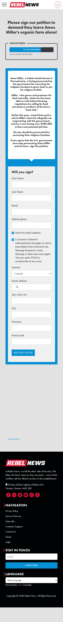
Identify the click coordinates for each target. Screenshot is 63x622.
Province (16, 321)
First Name (18, 178)
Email (15, 205)
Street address (19, 280)
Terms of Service (13, 516)
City (14, 308)
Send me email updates (28, 232)
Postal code (18, 335)
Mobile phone (19, 219)
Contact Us (11, 531)
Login (8, 542)
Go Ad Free (14, 439)
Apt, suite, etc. (19, 294)
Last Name (17, 191)
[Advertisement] (31, 404)
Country (16, 267)
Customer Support (14, 526)
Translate (27, 584)
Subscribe (10, 521)
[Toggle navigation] (4, 5)
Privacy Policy (12, 511)
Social (8, 536)
